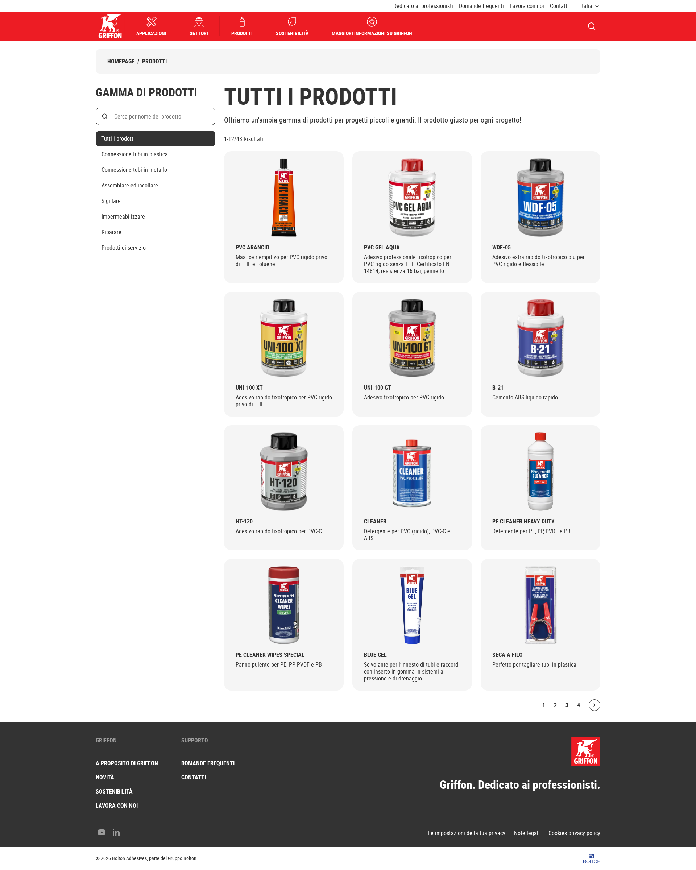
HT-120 (244, 521)
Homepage (120, 61)
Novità (105, 777)
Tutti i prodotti (118, 138)
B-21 (498, 387)
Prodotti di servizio (124, 248)
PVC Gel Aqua (382, 247)
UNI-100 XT (249, 387)
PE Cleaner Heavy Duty (523, 521)
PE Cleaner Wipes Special (270, 654)
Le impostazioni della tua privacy (466, 833)
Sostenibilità (292, 33)
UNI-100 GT (377, 387)
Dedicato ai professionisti (423, 6)
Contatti (559, 6)
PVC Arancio (252, 247)
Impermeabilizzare (123, 216)
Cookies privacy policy (574, 833)
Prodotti (242, 33)
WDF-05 (501, 247)
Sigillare (111, 201)
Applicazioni (151, 33)
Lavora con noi (527, 6)
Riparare (111, 232)
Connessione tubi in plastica (135, 154)
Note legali (527, 833)
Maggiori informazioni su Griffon (372, 33)
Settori (199, 33)
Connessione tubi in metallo (134, 170)
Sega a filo (507, 654)
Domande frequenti (481, 6)
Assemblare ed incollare (130, 185)
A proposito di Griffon (127, 763)
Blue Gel (375, 654)
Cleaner (375, 521)
